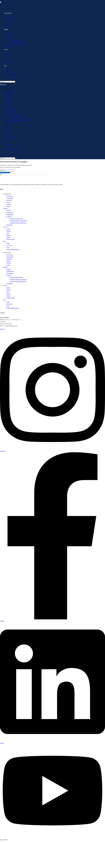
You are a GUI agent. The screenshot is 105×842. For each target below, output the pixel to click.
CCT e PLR (9, 144)
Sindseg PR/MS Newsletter (13, 149)
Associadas (9, 96)
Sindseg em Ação (11, 138)
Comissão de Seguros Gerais (17, 116)
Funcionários (10, 122)
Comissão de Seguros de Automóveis (19, 118)
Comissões (9, 113)
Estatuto (9, 98)
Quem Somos (10, 91)
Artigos (8, 127)
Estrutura (9, 100)
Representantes (10, 111)
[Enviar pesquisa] (16, 158)
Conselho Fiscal (11, 109)
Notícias (9, 133)
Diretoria (5, 105)
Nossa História (10, 93)
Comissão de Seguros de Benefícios (19, 120)
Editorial (9, 129)
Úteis (4, 140)
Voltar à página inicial (5, 172)
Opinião (9, 135)
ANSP (8, 142)
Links (8, 146)
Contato (9, 102)
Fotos (8, 131)
